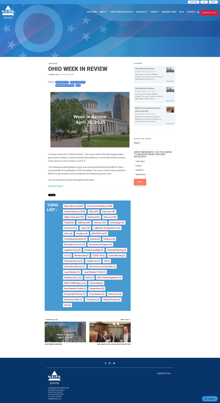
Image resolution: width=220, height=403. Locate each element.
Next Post (125, 319)
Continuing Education (75, 239)
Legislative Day (72, 250)
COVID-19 (98, 255)
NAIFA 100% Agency (75, 283)
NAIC (89, 277)
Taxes (85, 228)
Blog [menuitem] (181, 12)
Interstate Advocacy (74, 266)
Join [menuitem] (204, 2)
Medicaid (94, 217)
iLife (67, 305)
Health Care (93, 261)
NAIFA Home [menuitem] (193, 2)
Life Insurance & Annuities (102, 266)
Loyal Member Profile (95, 272)
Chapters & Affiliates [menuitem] (121, 12)
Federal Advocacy (78, 82)
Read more (170, 81)
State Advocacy (62, 82)
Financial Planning (116, 250)
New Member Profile (75, 288)
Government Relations (65, 85)
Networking (96, 283)
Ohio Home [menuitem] (92, 12)
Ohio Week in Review (53, 344)
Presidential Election (74, 294)
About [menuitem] (103, 12)
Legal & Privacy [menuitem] (164, 373)
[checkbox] (154, 168)
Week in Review (111, 299)
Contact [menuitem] (191, 12)
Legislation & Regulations (107, 228)
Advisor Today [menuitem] (169, 12)
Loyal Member (72, 272)
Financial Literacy (73, 261)
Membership (81, 255)
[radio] (154, 161)
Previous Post (52, 319)
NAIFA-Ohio (54, 74)
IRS (107, 261)
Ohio (78, 85)
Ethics (68, 233)
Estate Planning (116, 255)
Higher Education (74, 217)
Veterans (100, 222)
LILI (67, 255)
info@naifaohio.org (54, 399)
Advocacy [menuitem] (141, 12)
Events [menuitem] (154, 12)
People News (96, 288)
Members (82, 233)
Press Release (96, 294)
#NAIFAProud (99, 233)
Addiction (84, 222)
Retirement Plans (73, 299)
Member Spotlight (93, 250)
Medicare (109, 239)
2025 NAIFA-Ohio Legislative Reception (114, 344)
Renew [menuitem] (213, 2)
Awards (95, 239)
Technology (117, 222)
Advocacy (110, 217)
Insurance (70, 228)
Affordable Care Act (74, 244)
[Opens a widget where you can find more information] (210, 399)
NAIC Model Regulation (109, 277)
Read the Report (55, 186)
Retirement (114, 294)
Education (108, 211)
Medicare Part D (73, 277)
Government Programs (100, 244)
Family (69, 222)
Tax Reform (92, 299)
